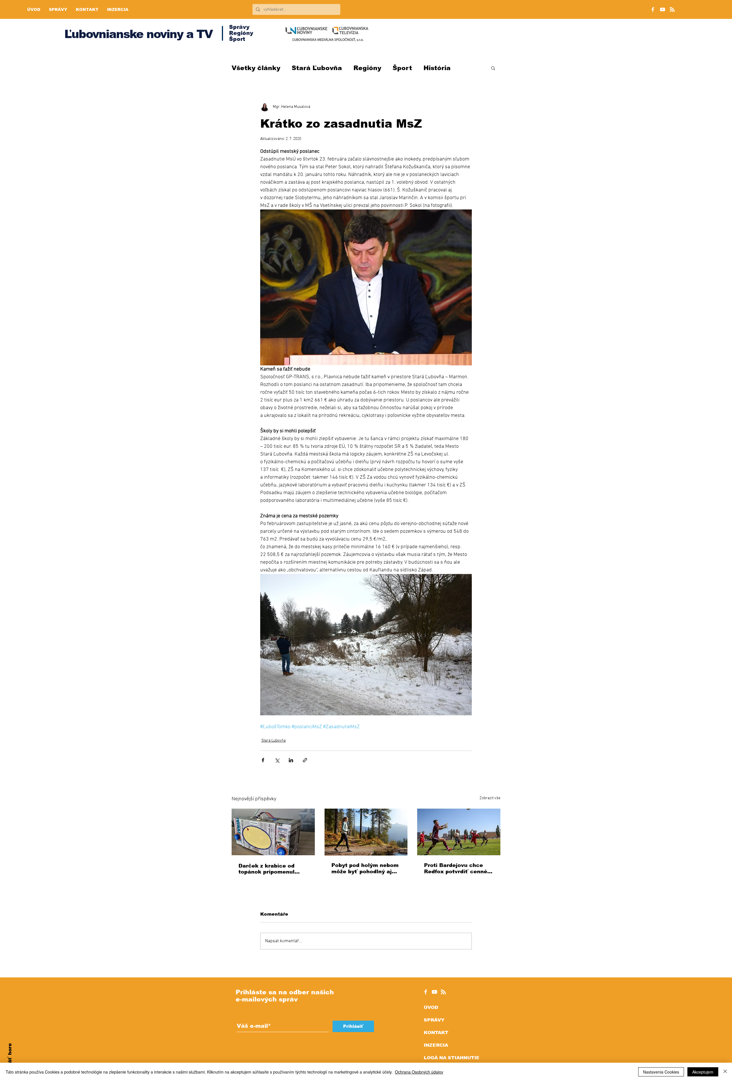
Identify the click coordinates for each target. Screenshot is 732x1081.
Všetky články (256, 68)
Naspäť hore (10, 1059)
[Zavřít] (725, 1071)
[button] (493, 68)
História (437, 68)
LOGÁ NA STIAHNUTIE (452, 1057)
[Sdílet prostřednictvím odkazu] (305, 760)
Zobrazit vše (490, 798)
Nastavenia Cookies (661, 1072)
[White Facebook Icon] (425, 992)
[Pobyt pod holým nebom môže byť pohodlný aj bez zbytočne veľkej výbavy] (366, 832)
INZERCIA (436, 1045)
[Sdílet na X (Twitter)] (277, 760)
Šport (402, 68)
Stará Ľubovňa (317, 68)
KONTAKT (436, 1032)
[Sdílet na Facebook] (263, 760)
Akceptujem (702, 1072)
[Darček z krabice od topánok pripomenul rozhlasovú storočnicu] (273, 832)
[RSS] (672, 9)
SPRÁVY (434, 1019)
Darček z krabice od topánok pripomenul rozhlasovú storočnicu (269, 869)
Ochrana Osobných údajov (419, 1072)
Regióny (367, 68)
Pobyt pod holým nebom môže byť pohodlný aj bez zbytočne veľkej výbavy (365, 868)
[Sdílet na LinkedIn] (291, 760)
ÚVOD (431, 1007)
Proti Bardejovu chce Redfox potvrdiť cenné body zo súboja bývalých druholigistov (458, 868)
